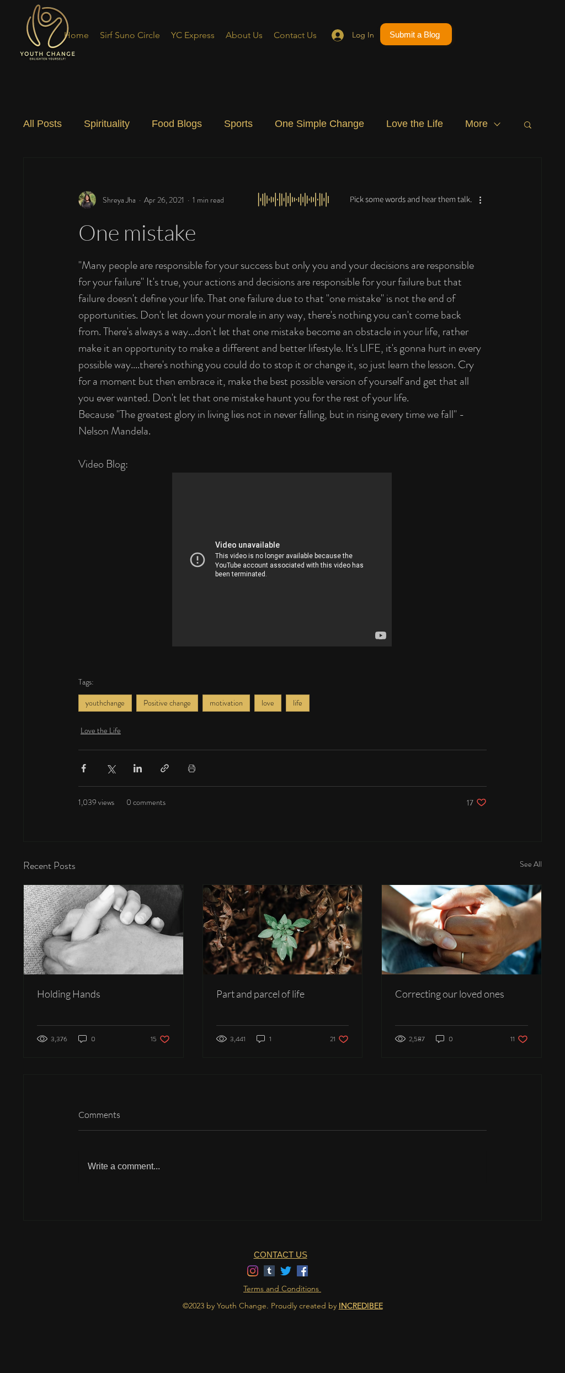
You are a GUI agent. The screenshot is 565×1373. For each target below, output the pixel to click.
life (297, 702)
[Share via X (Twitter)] (110, 768)
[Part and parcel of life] (283, 929)
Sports (238, 123)
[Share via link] (164, 768)
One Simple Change (319, 123)
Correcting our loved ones (449, 994)
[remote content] (282, 561)
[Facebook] (302, 1270)
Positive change (167, 702)
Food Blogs (177, 123)
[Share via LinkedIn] (137, 768)
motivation (226, 702)
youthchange (105, 702)
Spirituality (107, 123)
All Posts (42, 123)
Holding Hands (68, 994)
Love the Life (414, 123)
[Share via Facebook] (83, 768)
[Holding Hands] (103, 929)
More (476, 123)
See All (531, 864)
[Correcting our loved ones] (461, 929)
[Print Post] (191, 768)
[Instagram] (252, 1270)
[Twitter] (285, 1270)
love (268, 702)
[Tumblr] (269, 1270)
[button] (528, 124)
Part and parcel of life (260, 994)
